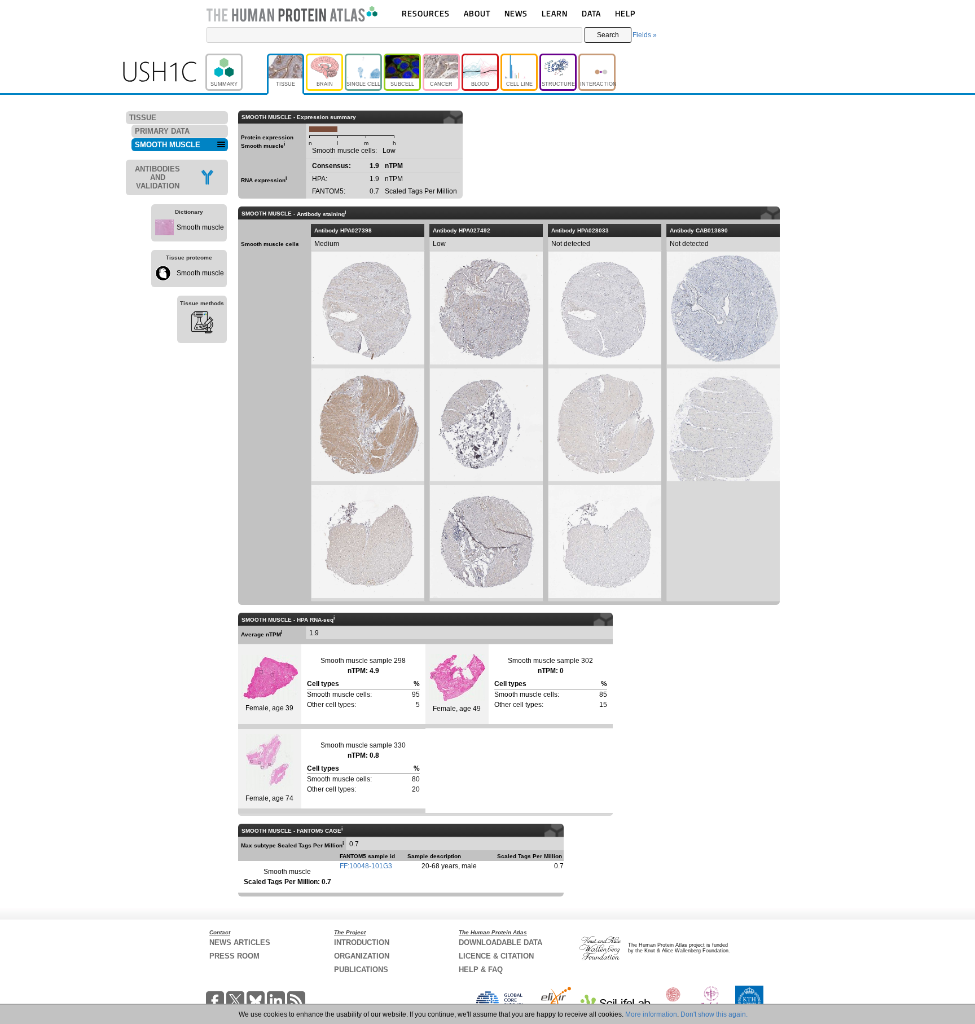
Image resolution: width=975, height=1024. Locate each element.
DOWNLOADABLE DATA (500, 942)
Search (608, 35)
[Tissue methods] (202, 324)
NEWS (516, 13)
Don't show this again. (714, 1014)
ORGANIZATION (361, 956)
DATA (591, 13)
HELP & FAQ (481, 969)
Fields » (645, 35)
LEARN (555, 13)
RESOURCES (426, 13)
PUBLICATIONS (361, 969)
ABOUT (477, 13)
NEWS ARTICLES (239, 942)
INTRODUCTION (361, 942)
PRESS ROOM (234, 956)
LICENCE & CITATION (496, 956)
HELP (625, 13)
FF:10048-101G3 (366, 866)
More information (651, 1014)
